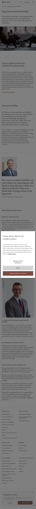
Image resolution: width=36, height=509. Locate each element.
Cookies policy (11, 254)
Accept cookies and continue (18, 273)
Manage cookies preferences (18, 262)
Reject (18, 268)
